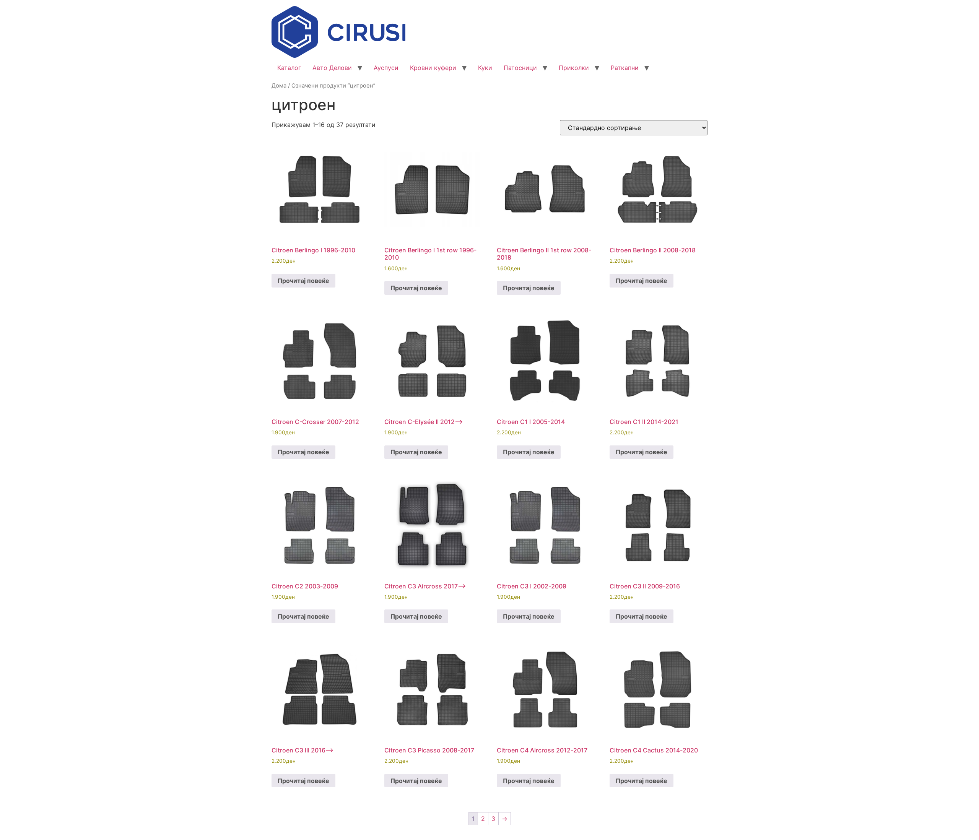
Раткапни (625, 67)
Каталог (289, 67)
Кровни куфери (433, 67)
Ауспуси (386, 67)
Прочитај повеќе (303, 280)
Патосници (520, 67)
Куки (485, 67)
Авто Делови (332, 67)
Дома (279, 85)
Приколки (574, 67)
